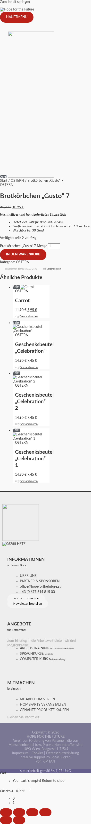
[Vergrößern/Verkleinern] (6, 812)
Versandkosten (54, 269)
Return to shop (53, 781)
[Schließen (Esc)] (45, 812)
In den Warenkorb (23, 254)
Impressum (20, 753)
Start (3, 180)
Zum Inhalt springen (15, 2)
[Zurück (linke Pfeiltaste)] (6, 820)
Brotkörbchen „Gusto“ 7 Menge (23, 246)
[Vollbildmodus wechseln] (19, 812)
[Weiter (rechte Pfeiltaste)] (19, 820)
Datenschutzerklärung (62, 753)
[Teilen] (32, 812)
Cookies (37, 753)
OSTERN (17, 180)
